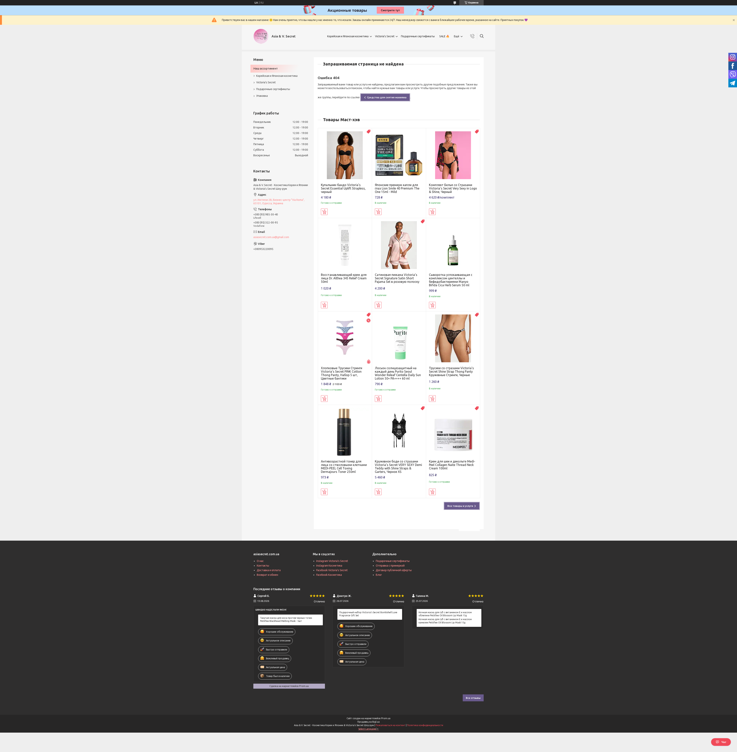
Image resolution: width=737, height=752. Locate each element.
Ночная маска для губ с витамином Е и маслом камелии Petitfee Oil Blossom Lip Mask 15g (445, 621)
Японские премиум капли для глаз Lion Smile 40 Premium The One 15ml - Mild (397, 188)
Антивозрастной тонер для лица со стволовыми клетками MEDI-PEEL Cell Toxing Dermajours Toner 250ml (344, 466)
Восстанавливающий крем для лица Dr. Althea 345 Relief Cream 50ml (344, 278)
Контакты (263, 565)
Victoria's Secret (384, 36)
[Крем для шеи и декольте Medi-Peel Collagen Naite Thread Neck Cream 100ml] (453, 432)
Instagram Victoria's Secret (332, 561)
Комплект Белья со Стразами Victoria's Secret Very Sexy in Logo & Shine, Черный (453, 188)
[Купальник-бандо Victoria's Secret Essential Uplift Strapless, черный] (345, 155)
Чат (723, 742)
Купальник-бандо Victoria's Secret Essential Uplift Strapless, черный (343, 188)
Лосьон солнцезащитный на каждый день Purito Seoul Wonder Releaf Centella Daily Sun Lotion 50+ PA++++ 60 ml (398, 373)
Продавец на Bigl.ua (368, 722)
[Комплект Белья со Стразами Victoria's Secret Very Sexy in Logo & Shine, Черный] (453, 155)
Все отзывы (473, 698)
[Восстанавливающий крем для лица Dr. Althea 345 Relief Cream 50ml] (345, 245)
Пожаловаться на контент (390, 725)
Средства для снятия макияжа (387, 97)
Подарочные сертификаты (418, 36)
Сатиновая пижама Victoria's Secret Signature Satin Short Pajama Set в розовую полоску (397, 278)
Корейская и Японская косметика (347, 36)
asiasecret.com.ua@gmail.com (271, 237)
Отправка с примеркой (390, 565)
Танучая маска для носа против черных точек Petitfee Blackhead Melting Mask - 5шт (286, 619)
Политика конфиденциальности (425, 725)
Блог (379, 574)
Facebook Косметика (329, 574)
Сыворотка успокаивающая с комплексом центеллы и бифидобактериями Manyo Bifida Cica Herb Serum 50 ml (450, 280)
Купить (324, 211)
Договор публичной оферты (394, 570)
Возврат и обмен (267, 574)
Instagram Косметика (329, 565)
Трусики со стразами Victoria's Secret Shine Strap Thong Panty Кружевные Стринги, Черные (451, 371)
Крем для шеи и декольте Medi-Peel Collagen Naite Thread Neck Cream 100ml (452, 465)
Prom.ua (385, 718)
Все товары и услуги (460, 506)
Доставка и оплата (269, 570)
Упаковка (262, 95)
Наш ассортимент (265, 68)
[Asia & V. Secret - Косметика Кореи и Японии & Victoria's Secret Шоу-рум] (261, 36)
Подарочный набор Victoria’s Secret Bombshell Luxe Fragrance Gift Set (368, 614)
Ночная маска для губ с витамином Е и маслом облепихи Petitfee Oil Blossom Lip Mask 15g (445, 614)
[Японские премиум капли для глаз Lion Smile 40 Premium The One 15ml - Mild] (399, 155)
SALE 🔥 (444, 36)
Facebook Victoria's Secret (332, 570)
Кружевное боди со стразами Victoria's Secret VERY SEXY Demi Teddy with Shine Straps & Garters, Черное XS (398, 466)
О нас (260, 561)
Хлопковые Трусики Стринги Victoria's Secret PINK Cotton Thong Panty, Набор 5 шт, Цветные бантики (341, 373)
